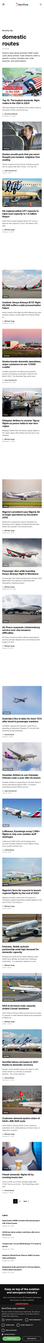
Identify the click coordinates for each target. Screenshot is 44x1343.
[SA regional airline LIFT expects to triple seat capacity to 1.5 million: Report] (22, 192)
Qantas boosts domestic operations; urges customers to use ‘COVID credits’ (21, 364)
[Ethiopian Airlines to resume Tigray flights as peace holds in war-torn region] (22, 402)
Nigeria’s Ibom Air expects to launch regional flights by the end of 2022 (21, 891)
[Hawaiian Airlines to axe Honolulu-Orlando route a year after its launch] (22, 756)
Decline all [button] (31, 1339)
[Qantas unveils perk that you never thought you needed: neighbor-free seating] (22, 136)
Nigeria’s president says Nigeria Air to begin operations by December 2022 (21, 515)
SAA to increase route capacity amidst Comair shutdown (19, 1007)
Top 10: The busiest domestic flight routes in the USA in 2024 (20, 101)
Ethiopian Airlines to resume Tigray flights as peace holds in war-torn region (20, 423)
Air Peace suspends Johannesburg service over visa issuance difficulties (21, 630)
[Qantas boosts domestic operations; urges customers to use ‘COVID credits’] (22, 343)
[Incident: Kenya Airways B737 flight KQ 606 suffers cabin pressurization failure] (22, 284)
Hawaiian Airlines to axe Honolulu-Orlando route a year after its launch (21, 776)
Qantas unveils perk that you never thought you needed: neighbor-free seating (21, 157)
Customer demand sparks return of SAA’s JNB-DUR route (21, 1119)
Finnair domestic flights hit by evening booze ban (18, 1176)
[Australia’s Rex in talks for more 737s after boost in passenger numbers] (22, 700)
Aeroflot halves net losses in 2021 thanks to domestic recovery (20, 1063)
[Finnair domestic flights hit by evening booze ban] (22, 1156)
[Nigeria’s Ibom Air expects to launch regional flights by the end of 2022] (22, 872)
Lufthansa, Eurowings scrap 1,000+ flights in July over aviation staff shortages (21, 834)
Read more (14, 1316)
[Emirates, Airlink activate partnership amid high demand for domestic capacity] (22, 928)
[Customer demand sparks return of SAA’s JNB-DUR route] (22, 1100)
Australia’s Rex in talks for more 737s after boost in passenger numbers (22, 720)
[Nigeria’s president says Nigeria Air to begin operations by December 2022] (22, 493)
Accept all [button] (11, 1339)
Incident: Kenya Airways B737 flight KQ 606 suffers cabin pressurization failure (21, 305)
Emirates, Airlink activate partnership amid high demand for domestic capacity (20, 949)
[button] (3, 4)
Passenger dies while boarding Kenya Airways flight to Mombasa (20, 572)
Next (25, 1201)
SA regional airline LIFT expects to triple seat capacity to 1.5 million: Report (20, 214)
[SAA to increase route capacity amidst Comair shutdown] (22, 987)
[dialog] (22, 1324)
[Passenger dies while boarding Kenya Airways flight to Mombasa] (22, 552)
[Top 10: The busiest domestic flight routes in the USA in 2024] (22, 82)
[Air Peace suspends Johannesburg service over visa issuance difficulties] (22, 609)
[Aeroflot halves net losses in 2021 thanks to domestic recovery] (22, 1043)
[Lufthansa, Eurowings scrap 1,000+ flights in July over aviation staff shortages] (22, 813)
